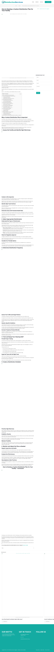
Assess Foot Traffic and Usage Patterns (8, 103)
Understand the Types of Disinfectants (8, 100)
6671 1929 (22, 637)
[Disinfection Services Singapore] (12, 2)
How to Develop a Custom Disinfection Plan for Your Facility (30, 5)
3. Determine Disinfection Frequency (7, 102)
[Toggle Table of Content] (20, 94)
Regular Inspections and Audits (7, 112)
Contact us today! (25, 545)
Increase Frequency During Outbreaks (8, 105)
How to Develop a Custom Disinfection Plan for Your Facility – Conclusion (12, 115)
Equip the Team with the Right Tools (8, 107)
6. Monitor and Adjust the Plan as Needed (8, 111)
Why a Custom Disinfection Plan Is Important (8, 95)
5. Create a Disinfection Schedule (7, 108)
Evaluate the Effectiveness (7, 113)
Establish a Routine (6, 110)
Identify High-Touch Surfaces (7, 97)
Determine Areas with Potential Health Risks (9, 98)
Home (16, 5)
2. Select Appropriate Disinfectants (7, 99)
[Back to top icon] (51, 650)
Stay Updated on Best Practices (7, 114)
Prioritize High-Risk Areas (7, 109)
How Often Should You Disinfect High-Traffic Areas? (12, 619)
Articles (20, 5)
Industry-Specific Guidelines (7, 104)
